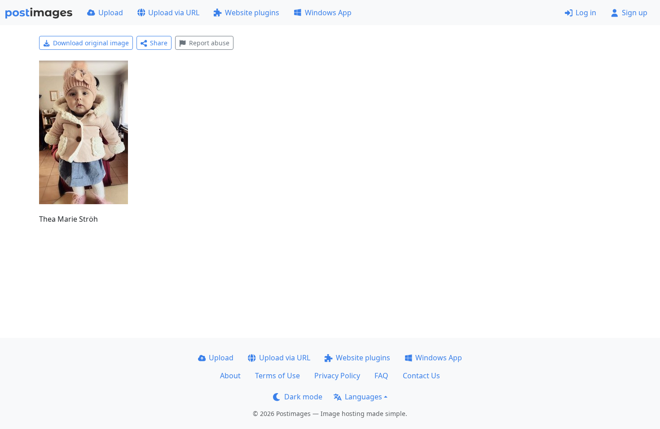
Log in (586, 13)
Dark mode (303, 397)
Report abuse (209, 43)
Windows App (328, 13)
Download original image (91, 43)
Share (158, 43)
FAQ (381, 376)
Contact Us (421, 376)
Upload (110, 13)
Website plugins (252, 13)
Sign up (634, 13)
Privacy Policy (337, 376)
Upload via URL (173, 13)
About (230, 376)
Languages (363, 397)
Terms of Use (277, 376)
